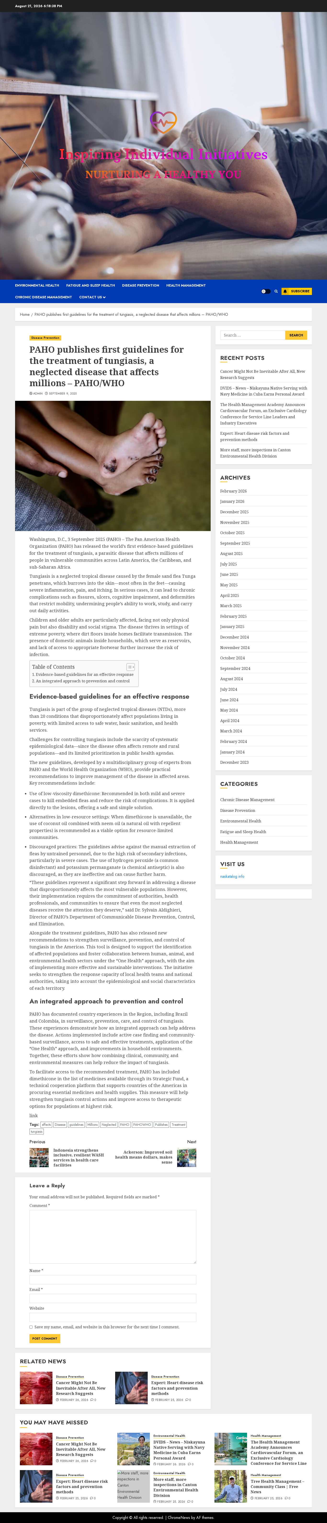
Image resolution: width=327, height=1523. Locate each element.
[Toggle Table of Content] (128, 667)
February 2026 (233, 491)
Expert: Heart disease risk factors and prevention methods (177, 1388)
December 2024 (234, 637)
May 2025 (229, 585)
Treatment (178, 1124)
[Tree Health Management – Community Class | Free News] (230, 1486)
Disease (60, 1124)
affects (46, 1124)
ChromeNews (179, 1517)
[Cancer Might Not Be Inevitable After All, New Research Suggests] (36, 1388)
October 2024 (232, 658)
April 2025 (229, 595)
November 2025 (234, 522)
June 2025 (229, 574)
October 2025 (232, 532)
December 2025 (234, 512)
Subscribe (300, 291)
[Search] (276, 291)
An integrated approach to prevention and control (83, 681)
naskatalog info (232, 876)
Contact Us (90, 297)
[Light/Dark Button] (266, 291)
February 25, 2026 (169, 1400)
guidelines (76, 1124)
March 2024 (231, 731)
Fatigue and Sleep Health (90, 285)
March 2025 (231, 605)
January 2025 (232, 626)
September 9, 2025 (63, 394)
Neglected (109, 1124)
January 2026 (232, 501)
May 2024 (229, 710)
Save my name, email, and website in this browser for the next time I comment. (107, 1327)
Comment (39, 1205)
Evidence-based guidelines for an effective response (85, 674)
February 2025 (233, 616)
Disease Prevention (140, 285)
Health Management (186, 285)
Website (36, 1308)
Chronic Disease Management (43, 297)
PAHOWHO (142, 1124)
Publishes (161, 1124)
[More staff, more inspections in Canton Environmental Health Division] (133, 1486)
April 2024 (229, 720)
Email (36, 1289)
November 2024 (234, 647)
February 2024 (233, 741)
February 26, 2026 (74, 1400)
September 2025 (235, 543)
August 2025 (231, 553)
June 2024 (229, 699)
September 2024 (235, 668)
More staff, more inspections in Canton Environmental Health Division (175, 1487)
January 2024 (232, 752)
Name (36, 1270)
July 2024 (228, 689)
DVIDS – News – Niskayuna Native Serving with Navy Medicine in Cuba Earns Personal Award (179, 1450)
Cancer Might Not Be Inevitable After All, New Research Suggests (81, 1388)
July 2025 (228, 564)
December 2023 (234, 762)
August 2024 (231, 678)
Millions (92, 1124)
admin (38, 394)
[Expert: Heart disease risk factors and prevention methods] (131, 1388)
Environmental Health (37, 285)
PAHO (124, 1124)
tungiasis (36, 1131)
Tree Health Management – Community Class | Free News (277, 1487)
